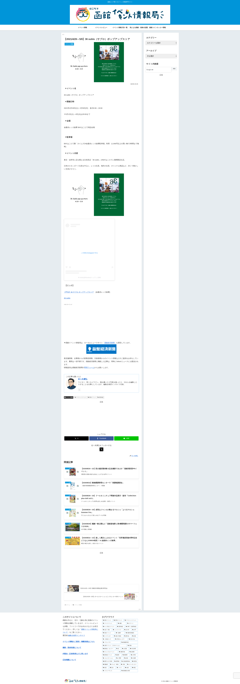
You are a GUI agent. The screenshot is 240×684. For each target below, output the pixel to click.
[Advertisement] (101, 322)
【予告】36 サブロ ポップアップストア (79, 292)
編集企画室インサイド (76, 635)
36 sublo (67, 298)
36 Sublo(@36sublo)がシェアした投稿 (89, 277)
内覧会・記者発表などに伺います (75, 654)
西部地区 (101, 397)
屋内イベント (92, 397)
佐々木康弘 (82, 379)
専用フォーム (89, 367)
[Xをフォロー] (79, 390)
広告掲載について (69, 660)
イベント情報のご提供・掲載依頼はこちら (79, 641)
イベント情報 (69, 397)
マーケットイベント (81, 397)
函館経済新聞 (109, 343)
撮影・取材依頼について (72, 647)
